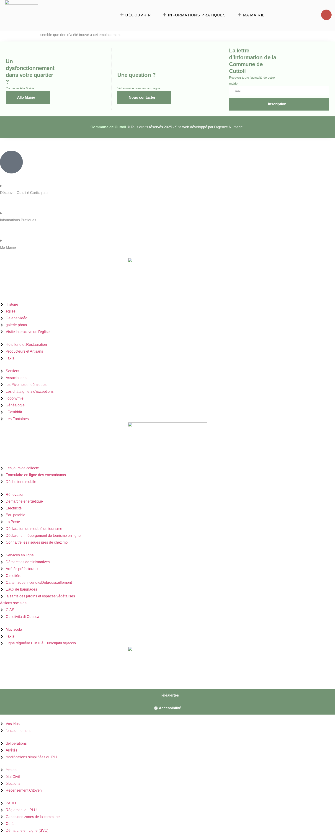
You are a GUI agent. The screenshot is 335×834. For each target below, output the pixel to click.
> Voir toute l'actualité (14, 686)
